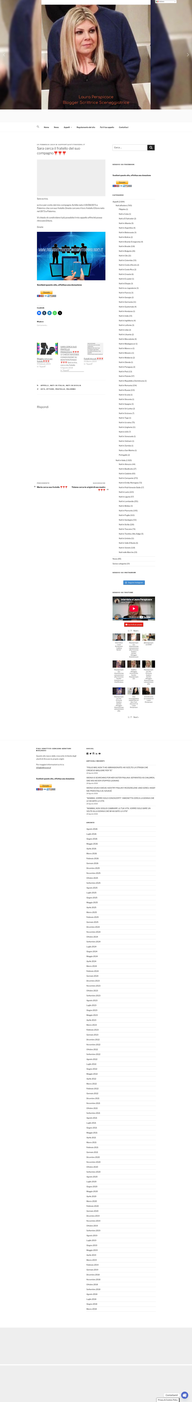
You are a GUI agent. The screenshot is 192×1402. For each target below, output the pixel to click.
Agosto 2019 (91, 1235)
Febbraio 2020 (92, 1206)
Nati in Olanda (125, 362)
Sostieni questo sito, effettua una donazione (59, 285)
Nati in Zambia (125, 446)
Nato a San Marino (126, 450)
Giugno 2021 (91, 1128)
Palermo (71, 389)
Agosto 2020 (92, 1177)
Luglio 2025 (91, 892)
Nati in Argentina (126, 228)
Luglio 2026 (91, 834)
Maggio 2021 (91, 1133)
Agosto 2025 (91, 888)
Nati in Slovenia (125, 399)
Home (46, 127)
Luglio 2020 (91, 1181)
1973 (43, 389)
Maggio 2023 (92, 1015)
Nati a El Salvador (126, 218)
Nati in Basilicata (126, 469)
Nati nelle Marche (126, 552)
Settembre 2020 (93, 1172)
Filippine (122, 209)
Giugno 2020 (91, 1186)
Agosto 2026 (91, 829)
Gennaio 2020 (92, 1211)
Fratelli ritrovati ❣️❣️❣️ (93, 359)
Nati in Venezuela (126, 436)
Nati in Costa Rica (126, 269)
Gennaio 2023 (92, 1035)
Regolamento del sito (86, 127)
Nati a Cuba (124, 214)
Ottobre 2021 (92, 1108)
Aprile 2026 (91, 848)
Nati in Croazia (125, 274)
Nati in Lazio (124, 492)
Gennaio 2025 (92, 922)
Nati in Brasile (124, 246)
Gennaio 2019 (92, 1270)
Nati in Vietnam (125, 441)
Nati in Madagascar (127, 344)
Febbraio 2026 (92, 858)
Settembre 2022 (93, 1054)
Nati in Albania (125, 223)
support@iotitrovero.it (71, 145)
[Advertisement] (71, 178)
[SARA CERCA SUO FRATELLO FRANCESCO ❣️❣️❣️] (72, 357)
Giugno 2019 (91, 1245)
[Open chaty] (184, 1395)
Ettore (50, 389)
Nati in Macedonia (126, 339)
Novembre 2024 (93, 932)
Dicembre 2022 (93, 1039)
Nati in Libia (124, 330)
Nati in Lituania (125, 334)
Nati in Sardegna (126, 520)
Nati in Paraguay (126, 367)
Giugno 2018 (91, 1304)
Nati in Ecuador (125, 279)
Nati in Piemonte (126, 510)
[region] (96, 54)
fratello (60, 389)
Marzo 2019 (91, 1260)
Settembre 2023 (93, 995)
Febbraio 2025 (92, 917)
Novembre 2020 (93, 1162)
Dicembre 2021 (92, 1098)
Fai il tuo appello (107, 127)
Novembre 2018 (93, 1279)
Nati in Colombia (126, 260)
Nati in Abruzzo (125, 464)
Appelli (67, 127)
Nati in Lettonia (125, 325)
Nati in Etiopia (124, 283)
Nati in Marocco (125, 348)
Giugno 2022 (91, 1069)
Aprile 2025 (91, 907)
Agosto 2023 (91, 1000)
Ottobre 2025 (92, 878)
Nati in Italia (57, 385)
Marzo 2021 (91, 1142)
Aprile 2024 (91, 961)
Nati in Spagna (125, 404)
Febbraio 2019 (92, 1265)
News (56, 127)
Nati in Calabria (125, 473)
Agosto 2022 (91, 1059)
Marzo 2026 (91, 853)
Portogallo (123, 455)
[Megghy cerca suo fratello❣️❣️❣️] (47, 349)
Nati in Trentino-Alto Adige (130, 534)
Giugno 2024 (91, 951)
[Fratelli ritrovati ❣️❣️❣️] (94, 349)
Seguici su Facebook (124, 164)
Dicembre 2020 (93, 1157)
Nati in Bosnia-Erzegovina (129, 242)
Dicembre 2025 (93, 868)
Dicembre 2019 (93, 1216)
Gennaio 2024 (92, 976)
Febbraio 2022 (92, 1088)
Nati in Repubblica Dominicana (131, 381)
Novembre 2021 (93, 1103)
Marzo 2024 (91, 966)
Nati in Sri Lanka (125, 408)
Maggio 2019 (92, 1250)
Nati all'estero (121, 205)
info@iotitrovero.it (43, 767)
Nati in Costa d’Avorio (128, 265)
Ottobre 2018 (92, 1284)
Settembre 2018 (93, 1289)
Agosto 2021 (91, 1118)
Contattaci (123, 127)
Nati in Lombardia (126, 501)
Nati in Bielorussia (126, 232)
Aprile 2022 (91, 1079)
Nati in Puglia (124, 515)
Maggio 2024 (92, 956)
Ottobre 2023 (92, 990)
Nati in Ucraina (125, 422)
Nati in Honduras (126, 311)
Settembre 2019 (93, 1230)
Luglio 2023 (91, 1005)
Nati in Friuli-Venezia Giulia (130, 487)
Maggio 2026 (92, 844)
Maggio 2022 (92, 1074)
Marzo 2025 (91, 912)
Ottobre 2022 (92, 1049)
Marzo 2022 (91, 1084)
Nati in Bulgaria (125, 251)
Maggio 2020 (92, 1191)
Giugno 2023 (91, 1010)
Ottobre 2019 (92, 1226)
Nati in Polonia (125, 376)
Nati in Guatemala (126, 307)
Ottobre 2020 (92, 1167)
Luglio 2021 (91, 1123)
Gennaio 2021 (92, 1152)
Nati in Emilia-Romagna (128, 483)
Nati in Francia (125, 293)
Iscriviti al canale (135, 624)
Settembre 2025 (93, 883)
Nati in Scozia (124, 395)
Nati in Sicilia (73, 385)
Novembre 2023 (93, 986)
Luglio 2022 (91, 1064)
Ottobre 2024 (92, 937)
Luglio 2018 (91, 1299)
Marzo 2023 (91, 1025)
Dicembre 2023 (93, 981)
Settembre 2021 (93, 1113)
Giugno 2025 (91, 897)
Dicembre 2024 (93, 927)
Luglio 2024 (91, 946)
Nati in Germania (126, 302)
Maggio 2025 (92, 902)
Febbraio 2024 (92, 971)
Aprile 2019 (91, 1255)
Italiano (161, 1)
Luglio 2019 (91, 1240)
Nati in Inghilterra (126, 320)
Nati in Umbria (125, 538)
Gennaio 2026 (92, 863)
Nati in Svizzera (125, 413)
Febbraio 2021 (92, 1147)
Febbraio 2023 (92, 1030)
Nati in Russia (124, 390)
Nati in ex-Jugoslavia (127, 288)
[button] (4, 55)
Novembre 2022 (93, 1044)
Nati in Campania (126, 478)
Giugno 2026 (91, 839)
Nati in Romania (125, 385)
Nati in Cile (123, 255)
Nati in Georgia (125, 297)
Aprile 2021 (91, 1137)
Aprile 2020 (91, 1196)
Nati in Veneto (125, 548)
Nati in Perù (124, 371)
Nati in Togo (124, 418)
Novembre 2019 (93, 1221)
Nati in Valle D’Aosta (127, 543)
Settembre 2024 (93, 941)
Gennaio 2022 (92, 1093)
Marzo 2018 (91, 1309)
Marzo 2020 (91, 1201)
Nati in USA (123, 432)
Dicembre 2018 (93, 1275)
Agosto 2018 (91, 1294)
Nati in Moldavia (125, 357)
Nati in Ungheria (125, 427)
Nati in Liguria (124, 497)
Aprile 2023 (91, 1020)
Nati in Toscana (125, 529)
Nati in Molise (124, 506)
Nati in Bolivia (124, 237)
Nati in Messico (125, 353)
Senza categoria (119, 564)
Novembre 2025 (93, 873)
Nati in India (124, 316)
